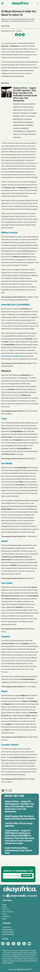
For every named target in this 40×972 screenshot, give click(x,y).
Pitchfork (4, 672)
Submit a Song (7, 932)
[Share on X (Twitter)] (19, 34)
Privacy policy (7, 930)
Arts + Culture (7, 912)
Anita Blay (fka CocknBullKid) (15, 304)
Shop (4, 919)
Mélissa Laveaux (9, 232)
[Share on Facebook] (16, 34)
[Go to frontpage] (20, 3)
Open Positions (8, 934)
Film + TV (5, 909)
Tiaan (4, 418)
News (4, 905)
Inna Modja (6, 463)
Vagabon (5, 636)
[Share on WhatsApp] (23, 34)
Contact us (6, 927)
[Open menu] (2, 3)
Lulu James (6, 583)
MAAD (4, 541)
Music (4, 907)
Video (4, 914)
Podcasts (6, 916)
